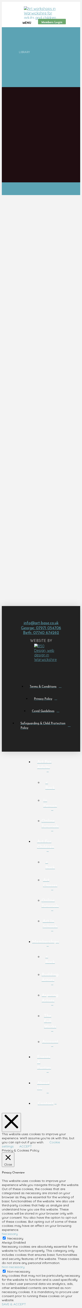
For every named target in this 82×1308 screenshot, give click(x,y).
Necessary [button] (10, 1234)
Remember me (38, 551)
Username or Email (36, 519)
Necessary (15, 1238)
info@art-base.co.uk (41, 623)
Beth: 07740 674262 (41, 633)
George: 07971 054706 (41, 628)
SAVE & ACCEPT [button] (14, 1304)
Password (26, 535)
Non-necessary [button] (13, 1267)
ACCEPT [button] (25, 1146)
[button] (25, 21)
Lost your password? (37, 561)
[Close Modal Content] (11, 1122)
